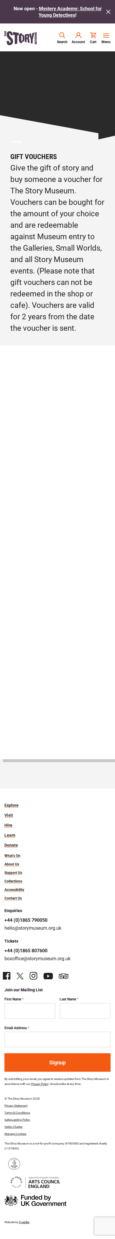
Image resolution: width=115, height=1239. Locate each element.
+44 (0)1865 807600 (25, 950)
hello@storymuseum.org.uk (32, 928)
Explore (11, 805)
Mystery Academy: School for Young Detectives (70, 11)
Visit (8, 815)
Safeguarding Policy (17, 1119)
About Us (11, 864)
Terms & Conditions (17, 1112)
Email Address (16, 1027)
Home (17, 141)
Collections (13, 881)
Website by (16, 1222)
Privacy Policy (39, 1084)
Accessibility (14, 889)
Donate (11, 845)
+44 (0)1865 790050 (25, 920)
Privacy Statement (15, 1105)
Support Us (13, 872)
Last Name (69, 999)
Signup (57, 1062)
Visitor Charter (13, 1126)
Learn (9, 835)
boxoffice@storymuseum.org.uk (37, 958)
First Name (14, 999)
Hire (8, 825)
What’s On (12, 855)
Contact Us (13, 898)
